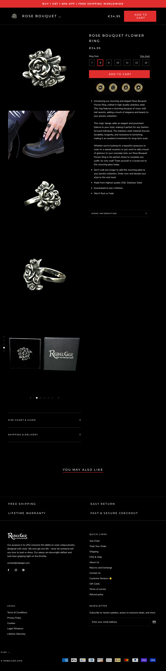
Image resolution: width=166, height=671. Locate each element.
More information (104, 213)
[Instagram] (16, 570)
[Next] (58, 397)
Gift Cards (94, 583)
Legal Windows (15, 628)
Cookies (11, 623)
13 (146, 62)
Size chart (145, 56)
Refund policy (96, 594)
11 (127, 62)
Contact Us (95, 573)
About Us (94, 562)
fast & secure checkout (114, 513)
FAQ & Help (95, 557)
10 (117, 62)
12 (136, 62)
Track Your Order (97, 546)
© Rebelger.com (12, 661)
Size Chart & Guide (22, 420)
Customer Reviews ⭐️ (100, 578)
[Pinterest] (23, 570)
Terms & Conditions (17, 612)
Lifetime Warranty (16, 633)
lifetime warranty (27, 513)
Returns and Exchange (100, 567)
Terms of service (97, 589)
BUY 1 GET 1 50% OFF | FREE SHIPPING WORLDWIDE (83, 3)
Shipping (93, 551)
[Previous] (30, 397)
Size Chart (94, 540)
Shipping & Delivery (23, 434)
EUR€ (4, 652)
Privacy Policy (14, 617)
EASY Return (102, 503)
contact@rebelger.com (18, 563)
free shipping (22, 503)
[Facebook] (8, 570)
